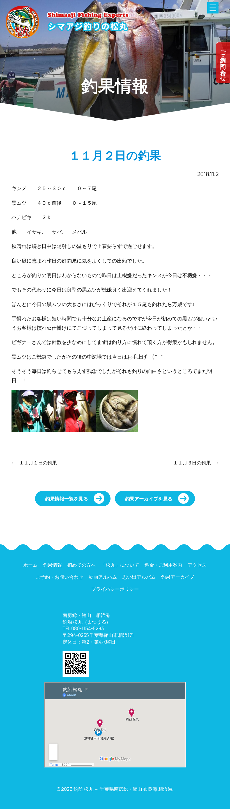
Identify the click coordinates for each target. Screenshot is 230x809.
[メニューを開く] (213, 7)
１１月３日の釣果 (192, 462)
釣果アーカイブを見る (149, 498)
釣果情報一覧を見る (66, 498)
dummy (223, 62)
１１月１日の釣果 (38, 462)
